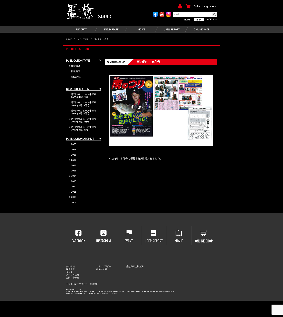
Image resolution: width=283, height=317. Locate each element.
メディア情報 (72, 275)
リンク (69, 272)
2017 (73, 160)
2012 (73, 186)
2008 (73, 202)
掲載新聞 (75, 71)
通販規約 (94, 284)
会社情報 (70, 266)
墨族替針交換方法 (134, 266)
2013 (73, 181)
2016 (73, 165)
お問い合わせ (72, 277)
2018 (73, 154)
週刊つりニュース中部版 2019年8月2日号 (83, 128)
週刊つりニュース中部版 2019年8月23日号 (83, 120)
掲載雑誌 (75, 66)
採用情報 (70, 269)
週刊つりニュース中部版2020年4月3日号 (83, 96)
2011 (73, 191)
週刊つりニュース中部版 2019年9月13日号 (83, 104)
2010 (73, 197)
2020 (73, 144)
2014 (73, 176)
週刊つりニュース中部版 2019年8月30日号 (83, 112)
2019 (73, 149)
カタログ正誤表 (103, 266)
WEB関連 (76, 76)
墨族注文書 (101, 269)
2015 (73, 170)
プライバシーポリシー (76, 284)
